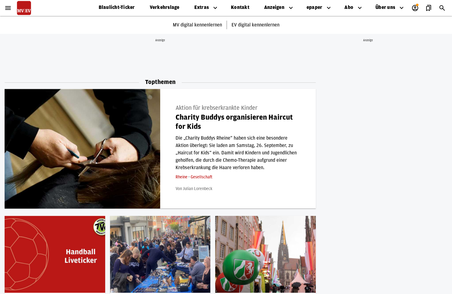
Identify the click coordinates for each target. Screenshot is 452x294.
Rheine (182, 177)
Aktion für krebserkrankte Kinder (216, 108)
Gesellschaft (201, 177)
